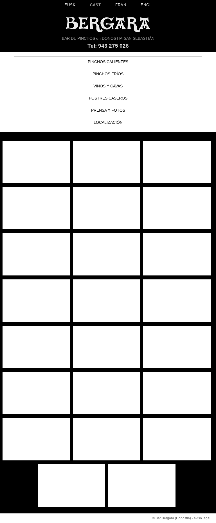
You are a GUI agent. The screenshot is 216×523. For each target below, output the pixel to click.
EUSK (70, 5)
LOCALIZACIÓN (108, 122)
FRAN (120, 5)
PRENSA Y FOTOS (108, 110)
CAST (95, 5)
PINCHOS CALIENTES (108, 61)
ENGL (146, 5)
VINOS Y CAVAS (108, 86)
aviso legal (202, 518)
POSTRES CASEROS (108, 98)
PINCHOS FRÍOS (108, 74)
